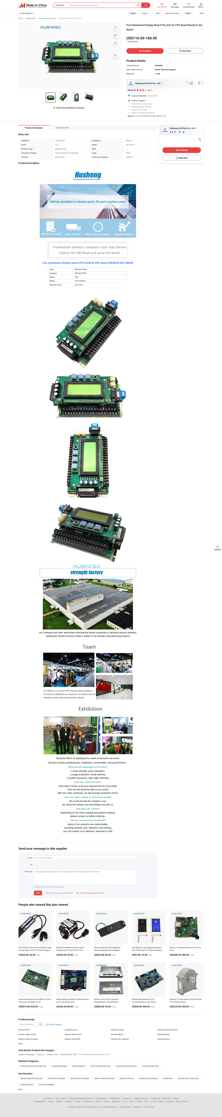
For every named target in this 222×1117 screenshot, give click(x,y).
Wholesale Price (114, 1098)
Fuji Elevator (168, 1078)
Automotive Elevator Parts (126, 1066)
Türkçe (161, 1101)
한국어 (132, 1101)
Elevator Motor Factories (104, 1078)
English (51, 1101)
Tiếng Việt (169, 1101)
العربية (125, 1101)
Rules (202, 13)
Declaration (138, 1107)
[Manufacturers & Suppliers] (32, 5)
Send (38, 893)
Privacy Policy (149, 1107)
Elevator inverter (117, 1029)
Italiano (98, 1101)
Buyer (144, 13)
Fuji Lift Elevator (27, 1084)
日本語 (139, 1101)
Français (78, 1101)
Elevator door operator (120, 1039)
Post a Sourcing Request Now (90, 893)
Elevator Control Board (148, 1078)
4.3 (171, 132)
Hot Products (48, 1098)
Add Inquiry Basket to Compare (70, 107)
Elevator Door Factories (80, 1078)
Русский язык (88, 1101)
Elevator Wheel (117, 1034)
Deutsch (106, 1101)
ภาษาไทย (153, 1101)
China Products (60, 1098)
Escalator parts (71, 1029)
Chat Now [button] (186, 51)
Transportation (31, 18)
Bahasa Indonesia (182, 1101)
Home (20, 18)
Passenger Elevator (59, 1066)
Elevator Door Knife (72, 1039)
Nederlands (116, 1101)
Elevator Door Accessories (188, 1078)
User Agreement (125, 1107)
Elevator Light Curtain (27, 1034)
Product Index (155, 1098)
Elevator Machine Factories (31, 1078)
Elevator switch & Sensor (28, 1039)
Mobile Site (166, 1098)
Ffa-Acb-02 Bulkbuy (46, 1084)
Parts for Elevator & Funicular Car (69, 18)
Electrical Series (163, 1039)
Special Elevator (79, 1066)
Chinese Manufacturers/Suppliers (80, 1098)
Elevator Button (163, 1034)
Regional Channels (141, 1098)
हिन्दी (145, 1101)
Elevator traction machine (167, 1029)
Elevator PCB (23, 1029)
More (20, 1089)
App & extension (172, 13)
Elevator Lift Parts (127, 1078)
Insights (176, 1098)
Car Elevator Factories (56, 1078)
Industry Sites (127, 1098)
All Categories (27, 13)
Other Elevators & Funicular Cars (33, 1066)
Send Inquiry (145, 51)
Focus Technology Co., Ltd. (94, 1107)
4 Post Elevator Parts (150, 1066)
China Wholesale (100, 1098)
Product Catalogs (55, 1024)
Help (157, 13)
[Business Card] (200, 139)
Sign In (130, 116)
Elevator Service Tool (73, 1034)
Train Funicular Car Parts (100, 1066)
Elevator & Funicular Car (47, 18)
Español (59, 1101)
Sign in (200, 7)
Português (68, 1101)
